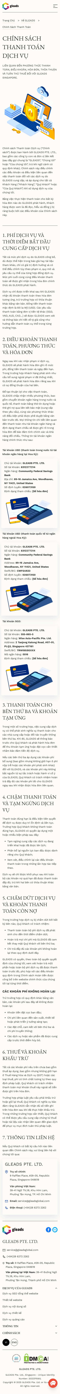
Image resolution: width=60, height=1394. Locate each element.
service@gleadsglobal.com (34, 1200)
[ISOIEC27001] (16, 1357)
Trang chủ (8, 20)
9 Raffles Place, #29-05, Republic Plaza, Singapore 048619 (30, 1177)
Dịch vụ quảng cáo (13, 1319)
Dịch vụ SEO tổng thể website (20, 1293)
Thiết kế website (12, 1300)
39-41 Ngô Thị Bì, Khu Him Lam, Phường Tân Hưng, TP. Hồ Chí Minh (30, 1192)
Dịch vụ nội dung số (14, 1306)
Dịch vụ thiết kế (11, 1313)
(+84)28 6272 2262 (35, 1207)
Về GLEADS (28, 20)
